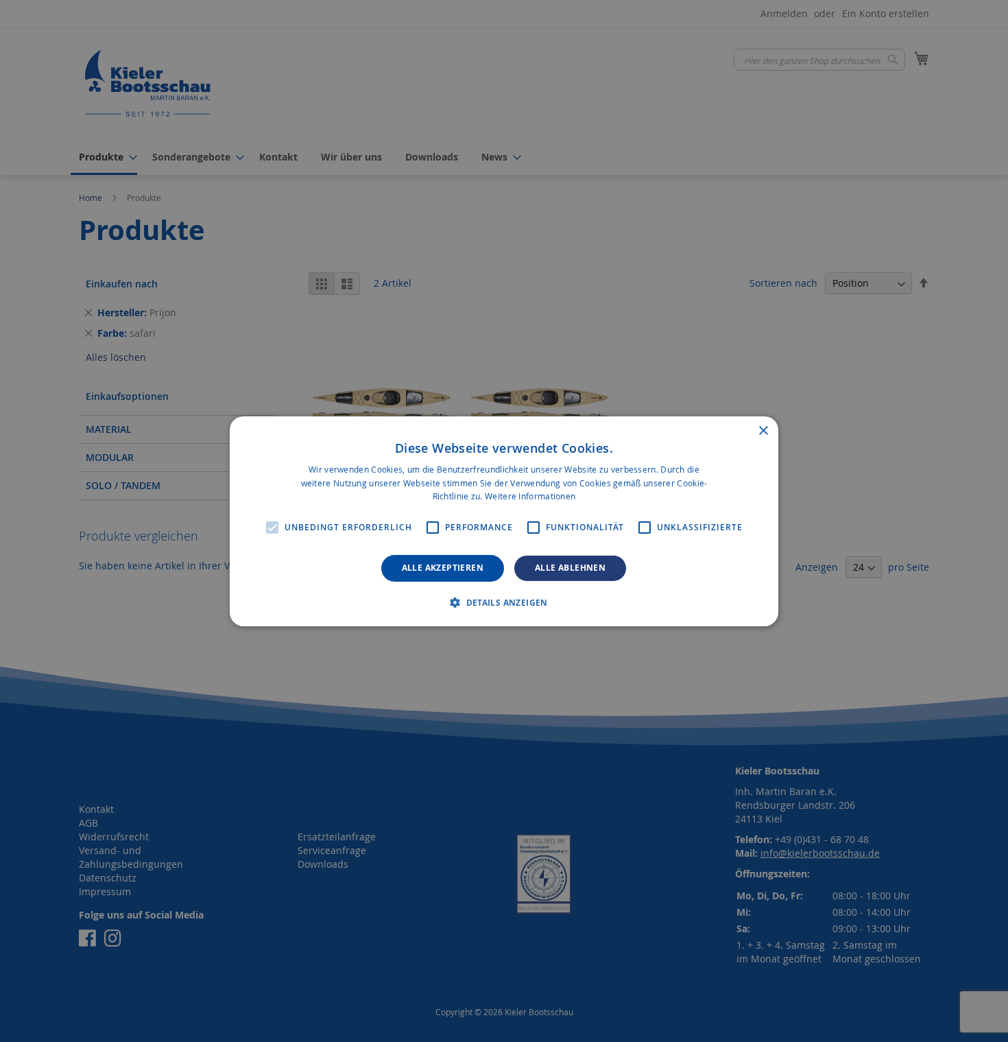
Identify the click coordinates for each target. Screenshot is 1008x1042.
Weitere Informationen (530, 495)
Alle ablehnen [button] (570, 567)
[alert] (504, 521)
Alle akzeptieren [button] (442, 567)
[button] (504, 602)
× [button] (763, 430)
